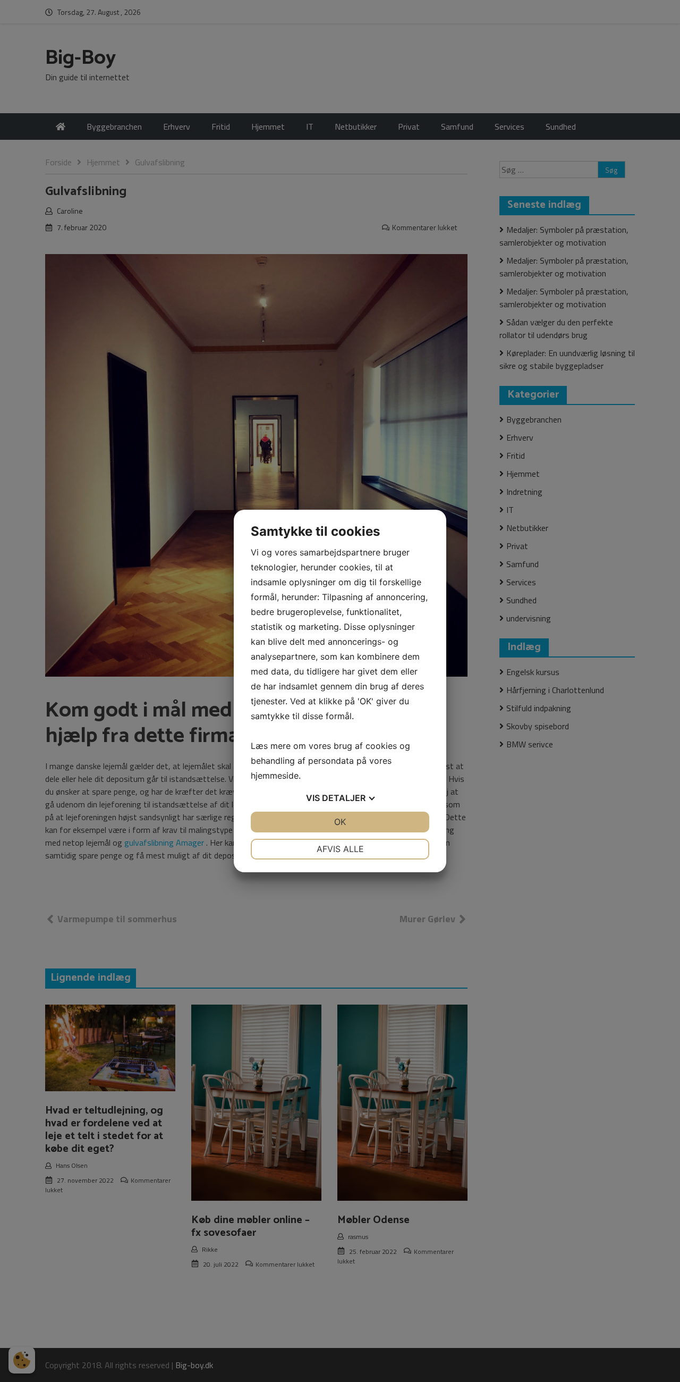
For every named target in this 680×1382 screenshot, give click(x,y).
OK (340, 821)
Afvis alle (340, 849)
